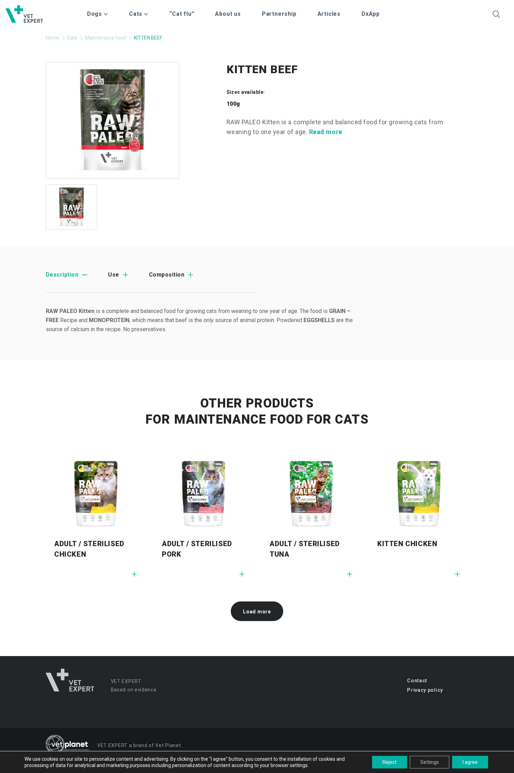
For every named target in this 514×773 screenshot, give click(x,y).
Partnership (279, 14)
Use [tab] (113, 274)
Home (52, 38)
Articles (329, 14)
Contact (417, 680)
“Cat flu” (181, 14)
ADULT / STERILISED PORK (197, 548)
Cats (72, 38)
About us (228, 14)
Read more (325, 131)
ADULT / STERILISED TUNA (305, 548)
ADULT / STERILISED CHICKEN (89, 548)
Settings (429, 762)
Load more (257, 611)
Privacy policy (425, 690)
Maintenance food (105, 38)
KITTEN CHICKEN (407, 543)
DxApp (371, 14)
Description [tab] (62, 274)
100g (233, 103)
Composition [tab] (166, 274)
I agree (470, 762)
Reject (390, 762)
